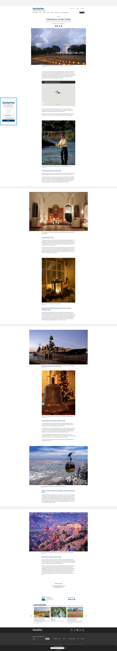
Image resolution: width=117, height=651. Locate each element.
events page (70, 115)
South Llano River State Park (51, 171)
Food (40, 12)
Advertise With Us (57, 638)
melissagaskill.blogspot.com (58, 586)
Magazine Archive (72, 638)
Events (52, 12)
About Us (64, 638)
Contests (56, 12)
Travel (44, 12)
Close (14, 100)
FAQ (78, 638)
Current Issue (65, 12)
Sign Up (8, 120)
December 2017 (62, 23)
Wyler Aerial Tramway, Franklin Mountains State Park (58, 491)
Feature (58, 16)
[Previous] (31, 616)
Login (78, 8)
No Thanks (8, 122)
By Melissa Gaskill (55, 23)
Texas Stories (35, 12)
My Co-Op (81, 12)
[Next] (86, 616)
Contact (82, 638)
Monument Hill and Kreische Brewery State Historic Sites (56, 309)
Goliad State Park (48, 237)
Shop (61, 12)
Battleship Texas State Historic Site (54, 421)
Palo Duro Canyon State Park (51, 557)
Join (73, 8)
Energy (48, 12)
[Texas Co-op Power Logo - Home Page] (37, 630)
